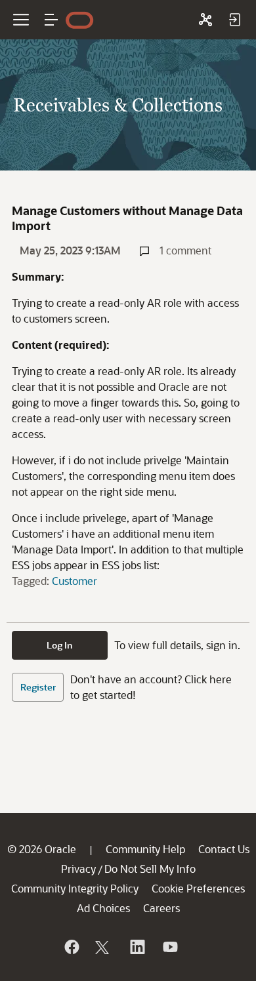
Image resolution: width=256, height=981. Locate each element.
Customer (74, 581)
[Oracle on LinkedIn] (136, 947)
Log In (60, 645)
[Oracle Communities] (205, 20)
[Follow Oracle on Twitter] (103, 947)
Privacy (78, 868)
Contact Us (223, 849)
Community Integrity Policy (75, 888)
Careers (161, 908)
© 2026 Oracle (41, 849)
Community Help (145, 849)
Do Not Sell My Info (150, 868)
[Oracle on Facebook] (70, 947)
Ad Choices (103, 908)
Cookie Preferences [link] (198, 888)
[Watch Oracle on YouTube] (169, 947)
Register (38, 687)
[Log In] (234, 19)
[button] (51, 19)
